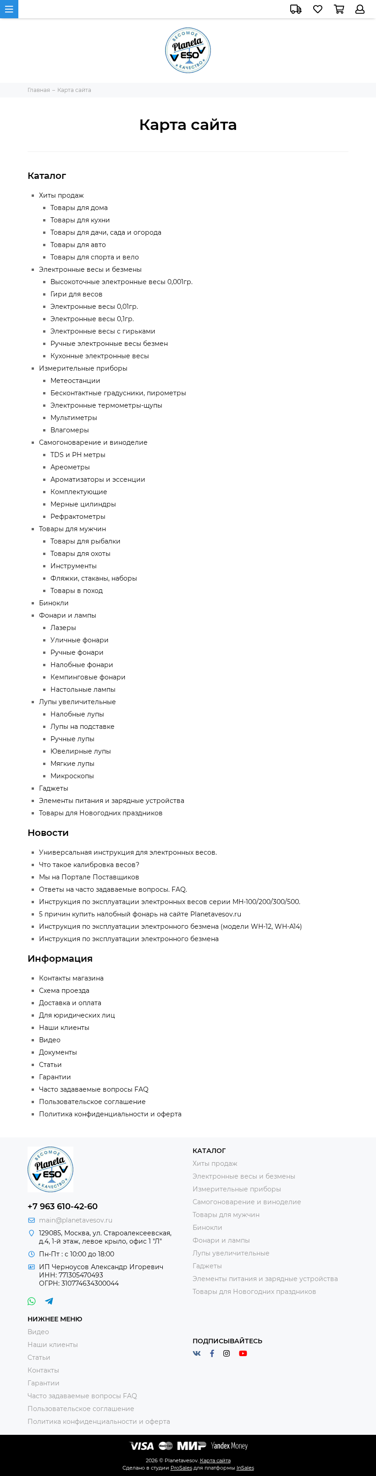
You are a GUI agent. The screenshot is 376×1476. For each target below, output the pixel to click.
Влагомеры (69, 430)
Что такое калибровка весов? (89, 865)
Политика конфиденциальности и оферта (110, 1114)
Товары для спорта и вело (94, 257)
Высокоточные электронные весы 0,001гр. (121, 282)
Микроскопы (72, 776)
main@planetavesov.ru (75, 1220)
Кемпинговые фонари (88, 677)
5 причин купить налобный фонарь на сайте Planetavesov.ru (140, 914)
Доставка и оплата (70, 1003)
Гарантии (55, 1077)
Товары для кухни (80, 220)
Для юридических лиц (77, 1015)
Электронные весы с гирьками (102, 331)
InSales (245, 1468)
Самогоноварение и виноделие (93, 442)
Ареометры (70, 467)
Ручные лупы (72, 739)
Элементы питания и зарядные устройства (111, 801)
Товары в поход (76, 591)
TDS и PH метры (77, 455)
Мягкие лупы (72, 764)
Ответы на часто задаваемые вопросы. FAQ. (113, 889)
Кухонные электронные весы (99, 356)
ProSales (181, 1468)
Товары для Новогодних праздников (101, 813)
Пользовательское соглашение (92, 1102)
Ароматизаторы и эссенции (97, 479)
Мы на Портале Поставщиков (89, 877)
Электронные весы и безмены (90, 269)
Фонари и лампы (67, 615)
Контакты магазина (71, 978)
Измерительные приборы (83, 368)
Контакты (43, 1370)
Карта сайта (215, 1460)
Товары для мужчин (72, 529)
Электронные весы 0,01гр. (94, 306)
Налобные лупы (77, 714)
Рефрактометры (77, 516)
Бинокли (54, 603)
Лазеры (63, 628)
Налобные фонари (81, 665)
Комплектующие (78, 492)
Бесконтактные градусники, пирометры (118, 393)
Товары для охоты (80, 553)
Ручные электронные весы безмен (109, 343)
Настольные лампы (83, 689)
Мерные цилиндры (83, 504)
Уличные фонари (79, 640)
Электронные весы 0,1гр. (92, 319)
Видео (50, 1040)
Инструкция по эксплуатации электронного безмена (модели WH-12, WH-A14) (170, 926)
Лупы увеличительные (77, 702)
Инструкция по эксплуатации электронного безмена (129, 939)
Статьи (50, 1065)
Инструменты (73, 566)
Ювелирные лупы (80, 751)
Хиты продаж (61, 195)
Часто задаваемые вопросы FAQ (94, 1089)
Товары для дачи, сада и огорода (105, 232)
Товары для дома (79, 208)
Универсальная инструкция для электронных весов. (128, 852)
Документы (58, 1052)
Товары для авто (78, 245)
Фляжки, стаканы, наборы (93, 578)
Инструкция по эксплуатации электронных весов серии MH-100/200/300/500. (169, 902)
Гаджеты (53, 788)
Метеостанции (75, 381)
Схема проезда (64, 990)
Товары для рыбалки (85, 541)
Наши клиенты (64, 1028)
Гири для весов (76, 294)
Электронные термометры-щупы (106, 405)
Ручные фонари (77, 652)
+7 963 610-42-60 (63, 1206)
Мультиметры (73, 418)
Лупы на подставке (82, 726)
